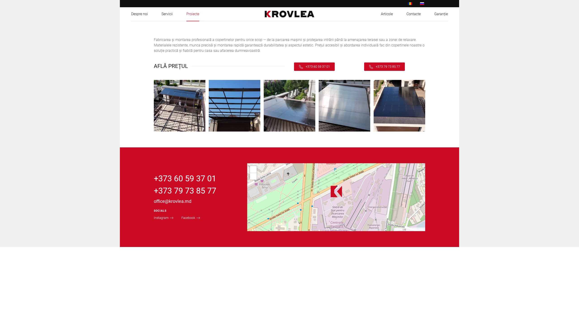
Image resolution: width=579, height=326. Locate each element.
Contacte (413, 14)
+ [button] (253, 169)
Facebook (188, 218)
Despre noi (139, 14)
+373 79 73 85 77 (388, 66)
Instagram (161, 218)
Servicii (167, 14)
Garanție (441, 14)
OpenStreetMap (415, 229)
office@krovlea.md (172, 201)
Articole (387, 14)
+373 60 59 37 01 (318, 66)
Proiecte (192, 14)
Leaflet (398, 229)
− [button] (253, 176)
